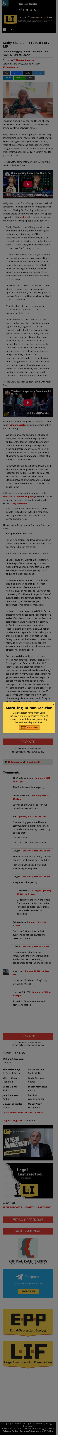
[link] (29, 704)
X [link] (53, 704)
